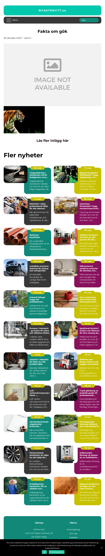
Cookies (73, 537)
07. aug (87, 261)
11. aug (37, 199)
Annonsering (73, 529)
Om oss (73, 533)
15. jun (88, 417)
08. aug (37, 230)
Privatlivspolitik (56, 552)
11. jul (37, 354)
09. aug (87, 199)
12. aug (87, 168)
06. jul (38, 386)
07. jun (37, 479)
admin (27, 38)
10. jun (38, 448)
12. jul (87, 323)
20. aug (37, 168)
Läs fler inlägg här (53, 141)
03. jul (37, 417)
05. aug (37, 292)
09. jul (88, 354)
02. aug (37, 323)
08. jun (87, 448)
